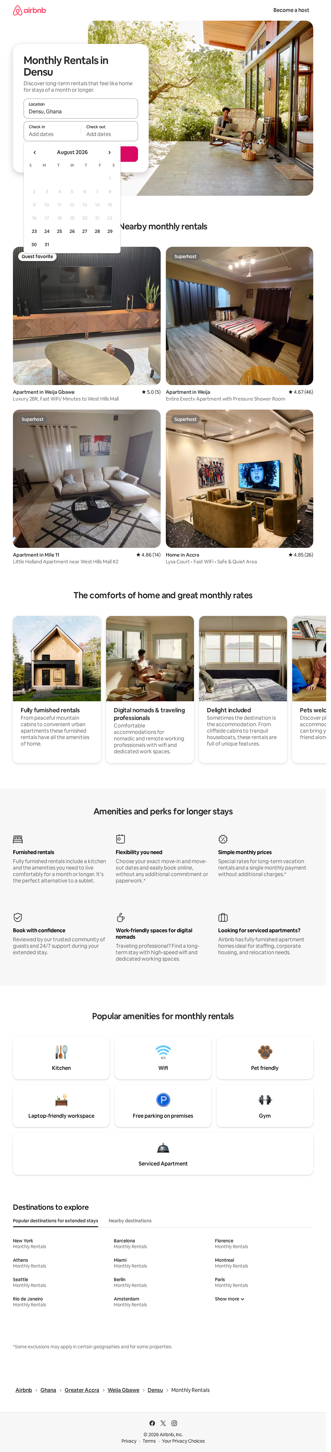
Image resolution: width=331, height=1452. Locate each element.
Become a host (291, 10)
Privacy (129, 1441)
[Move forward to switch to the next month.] (109, 152)
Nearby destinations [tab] (130, 1221)
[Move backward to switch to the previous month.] (35, 152)
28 (97, 231)
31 (47, 244)
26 (72, 231)
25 (59, 231)
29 (109, 231)
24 (46, 231)
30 (34, 244)
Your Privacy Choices (183, 1441)
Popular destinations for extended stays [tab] (55, 1221)
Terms (149, 1441)
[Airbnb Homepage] (29, 10)
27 (84, 231)
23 (34, 231)
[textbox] (52, 134)
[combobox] (81, 111)
